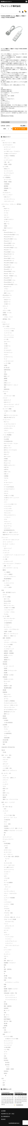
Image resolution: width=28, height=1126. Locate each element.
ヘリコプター (7, 928)
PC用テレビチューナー (9, 465)
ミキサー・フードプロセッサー (11, 629)
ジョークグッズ (8, 1045)
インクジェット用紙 (9, 330)
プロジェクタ (7, 512)
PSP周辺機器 (7, 843)
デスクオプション (8, 352)
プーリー (6, 906)
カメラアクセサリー (8, 145)
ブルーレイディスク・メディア (11, 404)
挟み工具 (5, 795)
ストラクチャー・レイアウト (12, 982)
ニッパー (5, 782)
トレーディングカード (9, 891)
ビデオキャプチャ (8, 428)
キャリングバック (8, 1040)
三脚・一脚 (6, 162)
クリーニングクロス (9, 337)
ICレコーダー (7, 681)
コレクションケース (9, 869)
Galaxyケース (7, 299)
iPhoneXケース (7, 286)
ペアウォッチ (6, 550)
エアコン (5, 594)
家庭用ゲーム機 (8, 685)
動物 (5, 965)
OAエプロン (7, 452)
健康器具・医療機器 (9, 653)
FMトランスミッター (9, 605)
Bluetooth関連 (7, 601)
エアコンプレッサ (9, 926)
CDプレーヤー (7, 603)
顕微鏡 (5, 190)
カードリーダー (8, 179)
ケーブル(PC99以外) (9, 486)
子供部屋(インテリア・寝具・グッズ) (13, 828)
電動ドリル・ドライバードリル (10, 799)
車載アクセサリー (8, 228)
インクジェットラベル (9, 328)
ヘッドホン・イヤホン (9, 612)
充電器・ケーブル (7, 312)
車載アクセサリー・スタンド (11, 385)
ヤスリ (4, 786)
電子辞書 (5, 742)
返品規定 (3, 1119)
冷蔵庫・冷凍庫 (8, 631)
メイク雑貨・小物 (7, 768)
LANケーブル (7, 445)
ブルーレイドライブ (9, 406)
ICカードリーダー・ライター (11, 443)
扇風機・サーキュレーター (10, 670)
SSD (5, 393)
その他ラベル (7, 346)
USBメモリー (7, 197)
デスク (5, 821)
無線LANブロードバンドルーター (11, 534)
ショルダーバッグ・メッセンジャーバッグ (14, 554)
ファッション (5, 537)
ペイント (6, 923)
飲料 (4, 1085)
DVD (5, 808)
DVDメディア (7, 402)
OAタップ (6, 727)
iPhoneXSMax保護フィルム (10, 284)
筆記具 (3, 750)
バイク (5, 900)
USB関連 (6, 476)
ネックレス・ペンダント (9, 544)
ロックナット (7, 954)
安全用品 (7, 1062)
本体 (5, 1030)
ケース (5, 308)
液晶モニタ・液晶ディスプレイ (10, 532)
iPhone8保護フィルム (9, 267)
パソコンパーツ (6, 419)
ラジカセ (6, 614)
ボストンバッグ (8, 548)
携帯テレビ (6, 714)
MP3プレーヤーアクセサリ (10, 450)
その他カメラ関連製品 (9, 155)
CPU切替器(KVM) (8, 441)
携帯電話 (5, 314)
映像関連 (5, 692)
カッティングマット (10, 995)
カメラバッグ (7, 149)
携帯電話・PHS (6, 319)
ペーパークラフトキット (11, 999)
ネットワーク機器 (7, 408)
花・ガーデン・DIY (6, 773)
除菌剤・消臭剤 (10, 1069)
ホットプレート (8, 627)
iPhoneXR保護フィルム (9, 280)
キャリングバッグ (7, 837)
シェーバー (6, 640)
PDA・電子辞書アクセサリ (9, 592)
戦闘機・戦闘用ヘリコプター (11, 988)
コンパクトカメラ (8, 171)
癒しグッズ (6, 1010)
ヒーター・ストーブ (9, 666)
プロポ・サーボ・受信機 (10, 919)
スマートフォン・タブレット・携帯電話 (11, 204)
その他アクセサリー (9, 219)
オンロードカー (8, 852)
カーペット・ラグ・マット (10, 817)
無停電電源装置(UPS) (9, 530)
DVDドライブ (6, 324)
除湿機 (5, 672)
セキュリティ (7, 341)
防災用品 (6, 1060)
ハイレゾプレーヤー (9, 609)
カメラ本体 (5, 166)
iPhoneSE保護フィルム (9, 271)
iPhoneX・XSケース (9, 273)
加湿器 (5, 668)
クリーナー (6, 484)
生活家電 (5, 724)
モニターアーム (8, 525)
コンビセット (7, 871)
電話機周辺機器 (8, 687)
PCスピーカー (7, 463)
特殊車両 (6, 1008)
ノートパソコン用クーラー (10, 504)
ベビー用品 (6, 1049)
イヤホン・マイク (8, 317)
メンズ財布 (6, 585)
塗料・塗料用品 (8, 969)
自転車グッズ (7, 1032)
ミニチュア (6, 934)
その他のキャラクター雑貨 (11, 1038)
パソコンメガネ (8, 508)
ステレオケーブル (9, 921)
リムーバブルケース (9, 432)
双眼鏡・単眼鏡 (8, 181)
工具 (5, 372)
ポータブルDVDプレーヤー (10, 709)
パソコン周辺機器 (7, 434)
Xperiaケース (7, 301)
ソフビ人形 (6, 878)
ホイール (6, 930)
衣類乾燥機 (6, 737)
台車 (4, 790)
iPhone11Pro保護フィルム (10, 239)
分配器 (5, 365)
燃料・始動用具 (8, 1006)
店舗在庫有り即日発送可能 (8, 747)
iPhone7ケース (7, 256)
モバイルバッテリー (9, 291)
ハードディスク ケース (9, 426)
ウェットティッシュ (9, 335)
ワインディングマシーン (10, 576)
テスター (6, 354)
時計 (5, 832)
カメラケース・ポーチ (9, 147)
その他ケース (7, 304)
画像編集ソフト (8, 188)
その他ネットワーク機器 (10, 411)
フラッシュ (6, 158)
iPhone (4, 230)
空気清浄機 (5, 740)
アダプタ (6, 478)
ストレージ (5, 391)
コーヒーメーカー (8, 620)
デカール (6, 884)
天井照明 (5, 661)
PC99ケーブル (7, 460)
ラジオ (5, 683)
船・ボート (6, 1014)
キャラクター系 (8, 863)
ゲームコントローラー (8, 839)
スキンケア (5, 759)
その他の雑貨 (7, 1047)
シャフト (6, 873)
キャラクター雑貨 (8, 1036)
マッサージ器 (7, 646)
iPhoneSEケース (8, 269)
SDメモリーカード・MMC (9, 142)
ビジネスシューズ (8, 561)
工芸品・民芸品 (8, 978)
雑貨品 (5, 1073)
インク (5, 480)
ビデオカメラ (7, 175)
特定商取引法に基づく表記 (7, 1113)
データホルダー (8, 350)
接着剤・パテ (7, 991)
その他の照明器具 (8, 722)
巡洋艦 (5, 975)
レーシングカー (8, 949)
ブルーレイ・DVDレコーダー (11, 705)
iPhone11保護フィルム (9, 243)
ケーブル (6, 212)
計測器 (5, 380)
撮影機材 (6, 186)
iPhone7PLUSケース (9, 254)
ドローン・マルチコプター (10, 893)
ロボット (6, 956)
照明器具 (5, 718)
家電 (3, 590)
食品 (3, 1078)
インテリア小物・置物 (9, 815)
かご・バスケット (8, 854)
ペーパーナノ (8, 939)
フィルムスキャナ (8, 510)
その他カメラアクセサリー (10, 153)
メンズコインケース (9, 583)
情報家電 (5, 677)
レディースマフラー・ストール (10, 567)
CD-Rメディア (7, 400)
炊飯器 (4, 716)
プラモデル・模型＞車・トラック (12, 917)
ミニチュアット (9, 943)
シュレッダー (7, 731)
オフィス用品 (6, 326)
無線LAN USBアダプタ (9, 417)
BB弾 (6, 847)
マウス (5, 519)
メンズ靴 (5, 559)
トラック (6, 889)
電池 (4, 744)
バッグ (4, 546)
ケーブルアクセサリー (9, 489)
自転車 (4, 1027)
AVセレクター (7, 694)
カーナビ (6, 698)
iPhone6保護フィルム (9, 252)
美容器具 (6, 657)
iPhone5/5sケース (7, 295)
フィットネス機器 (8, 644)
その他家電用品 (8, 733)
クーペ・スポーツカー (9, 865)
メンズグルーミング (9, 648)
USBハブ (6, 473)
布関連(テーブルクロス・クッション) (13, 830)
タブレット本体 (6, 310)
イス (5, 813)
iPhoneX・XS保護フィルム (10, 275)
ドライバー (5, 779)
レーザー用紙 (7, 363)
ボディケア (5, 764)
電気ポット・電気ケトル (10, 635)
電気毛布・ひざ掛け (9, 674)
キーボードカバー (8, 482)
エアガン (6, 845)
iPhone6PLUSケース (9, 245)
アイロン (6, 729)
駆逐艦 (5, 1025)
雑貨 (4, 1034)
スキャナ (6, 493)
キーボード (6, 210)
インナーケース (8, 333)
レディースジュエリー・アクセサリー (12, 563)
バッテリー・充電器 (9, 904)
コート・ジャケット (8, 541)
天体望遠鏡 (6, 184)
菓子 (4, 1082)
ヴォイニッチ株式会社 (11, 6)
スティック (7, 886)
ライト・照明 (7, 824)
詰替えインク (7, 382)
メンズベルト (6, 557)
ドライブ (5, 398)
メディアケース (8, 523)
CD (3, 804)
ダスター (6, 348)
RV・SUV (7, 910)
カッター (5, 775)
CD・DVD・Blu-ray (7, 806)
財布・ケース (6, 580)
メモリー (6, 430)
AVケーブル (7, 599)
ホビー (4, 841)
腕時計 (4, 570)
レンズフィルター (8, 160)
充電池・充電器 (8, 164)
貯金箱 (5, 1058)
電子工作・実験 (8, 1021)
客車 (5, 971)
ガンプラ (7, 915)
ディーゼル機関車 (8, 882)
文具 (5, 1056)
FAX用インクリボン (9, 679)
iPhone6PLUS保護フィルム (10, 247)
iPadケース (6, 208)
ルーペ (5, 1053)
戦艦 (5, 984)
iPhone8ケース (7, 265)
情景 (5, 980)
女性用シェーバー (8, 655)
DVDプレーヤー (8, 696)
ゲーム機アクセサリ (9, 867)
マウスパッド (7, 521)
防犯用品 (6, 1071)
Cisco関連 (6, 439)
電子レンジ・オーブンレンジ (11, 633)
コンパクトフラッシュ (9, 199)
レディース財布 (8, 587)
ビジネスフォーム (8, 356)
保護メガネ (5, 788)
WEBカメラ (7, 168)
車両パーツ (6, 1017)
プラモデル (6, 908)
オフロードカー (8, 850)
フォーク (7, 858)
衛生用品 (7, 1064)
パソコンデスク (8, 506)
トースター (6, 625)
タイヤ (5, 880)
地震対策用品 (7, 369)
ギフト (4, 1080)
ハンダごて (5, 784)
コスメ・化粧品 (6, 757)
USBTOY (6, 469)
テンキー (6, 499)
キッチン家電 (6, 616)
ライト (5, 947)
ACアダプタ (7, 437)
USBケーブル (7, 471)
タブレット (5, 306)
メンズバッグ (6, 552)
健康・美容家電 (6, 638)
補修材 (4, 797)
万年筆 (4, 752)
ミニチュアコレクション (11, 941)
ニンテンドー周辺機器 (9, 897)
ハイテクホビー (8, 902)
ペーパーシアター (9, 936)
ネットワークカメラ (9, 173)
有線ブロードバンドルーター (11, 415)
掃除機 (4, 690)
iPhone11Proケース (8, 236)
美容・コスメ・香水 (6, 755)
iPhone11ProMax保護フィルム (11, 234)
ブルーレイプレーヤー (9, 707)
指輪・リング (7, 565)
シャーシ (7, 952)
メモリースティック (9, 201)
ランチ (5, 1051)
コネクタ (6, 491)
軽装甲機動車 (7, 1019)
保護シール (6, 223)
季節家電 (5, 664)
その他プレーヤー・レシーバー (11, 497)
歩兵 (5, 1001)
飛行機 (5, 1023)
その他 (5, 343)
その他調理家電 (8, 622)
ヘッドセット (7, 517)
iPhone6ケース (7, 249)
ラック (5, 359)
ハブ (5, 413)
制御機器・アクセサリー (10, 962)
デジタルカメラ (6, 192)
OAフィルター (7, 456)
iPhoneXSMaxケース (9, 282)
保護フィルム (7, 293)
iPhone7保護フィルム (9, 258)
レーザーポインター (9, 361)
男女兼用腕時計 (8, 578)
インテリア (5, 811)
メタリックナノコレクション (12, 945)
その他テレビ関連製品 (9, 700)
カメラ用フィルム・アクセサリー (12, 151)
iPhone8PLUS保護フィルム (10, 262)
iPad (4, 206)
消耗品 (5, 374)
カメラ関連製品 (6, 177)
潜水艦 (5, 1004)
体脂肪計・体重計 (8, 651)
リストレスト (7, 528)
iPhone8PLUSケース (9, 260)
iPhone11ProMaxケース (10, 232)
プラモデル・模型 (8, 913)
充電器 (5, 226)
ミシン (5, 735)
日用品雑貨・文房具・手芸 (10, 993)
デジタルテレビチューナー (10, 703)
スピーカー (6, 217)
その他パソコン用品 (9, 495)
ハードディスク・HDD (9, 395)
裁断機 (5, 378)
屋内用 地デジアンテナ (9, 711)
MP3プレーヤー (8, 447)
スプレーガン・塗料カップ (9, 777)
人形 (5, 958)
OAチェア (6, 454)
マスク (7, 1066)
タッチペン (6, 221)
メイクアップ (6, 766)
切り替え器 (6, 367)
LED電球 (6, 720)
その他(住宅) (7, 819)
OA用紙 (6, 458)
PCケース (6, 421)
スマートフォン (6, 297)
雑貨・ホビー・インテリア (8, 802)
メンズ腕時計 (7, 572)
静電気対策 (6, 389)
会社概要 (3, 1111)
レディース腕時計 (8, 574)
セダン (5, 876)
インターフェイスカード (10, 424)
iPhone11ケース (8, 241)
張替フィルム (6, 792)
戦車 (5, 986)
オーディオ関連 (6, 596)
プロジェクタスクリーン (10, 515)
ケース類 (6, 339)
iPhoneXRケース (8, 278)
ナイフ (5, 895)
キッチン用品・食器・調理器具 (11, 856)
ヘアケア (5, 761)
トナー (5, 502)
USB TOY (6, 467)
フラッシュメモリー (8, 194)
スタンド (6, 215)
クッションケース (8, 1043)
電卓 (5, 387)
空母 (5, 1012)
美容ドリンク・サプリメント (10, 770)
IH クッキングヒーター (9, 618)
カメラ (3, 140)
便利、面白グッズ (8, 960)
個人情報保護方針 (5, 1116)
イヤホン (6, 288)
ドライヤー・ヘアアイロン (10, 642)
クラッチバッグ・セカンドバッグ (11, 539)
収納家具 (6, 826)
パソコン (4, 322)
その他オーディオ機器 (9, 607)
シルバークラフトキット (11, 997)
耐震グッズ (6, 376)
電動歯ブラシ (7, 659)
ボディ (5, 932)
